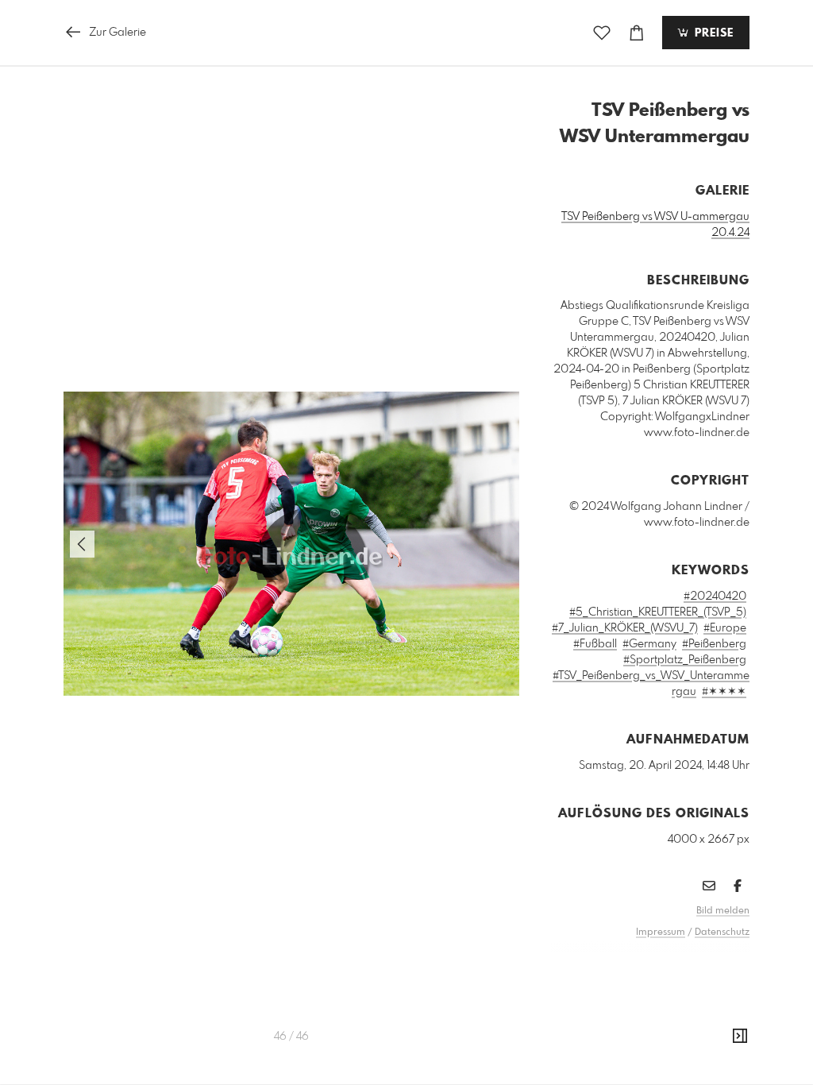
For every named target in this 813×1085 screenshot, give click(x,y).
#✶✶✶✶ (724, 691)
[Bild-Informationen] (739, 1036)
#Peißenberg (714, 644)
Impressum (660, 932)
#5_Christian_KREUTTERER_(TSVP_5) (657, 612)
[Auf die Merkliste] (601, 33)
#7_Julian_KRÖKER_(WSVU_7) (625, 628)
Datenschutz (722, 932)
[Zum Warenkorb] (636, 33)
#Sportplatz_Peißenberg (684, 660)
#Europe (724, 628)
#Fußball (595, 644)
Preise (712, 33)
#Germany (649, 644)
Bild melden (722, 911)
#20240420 (715, 596)
